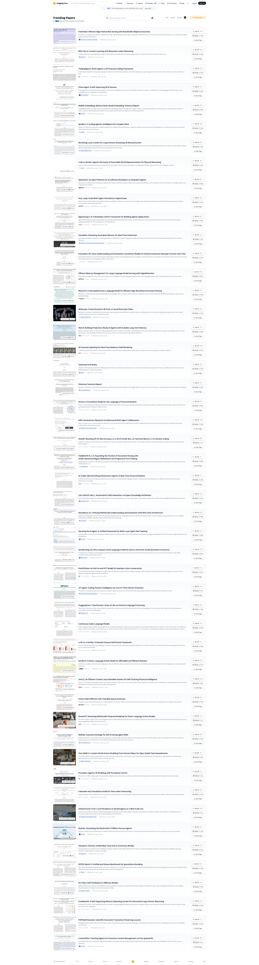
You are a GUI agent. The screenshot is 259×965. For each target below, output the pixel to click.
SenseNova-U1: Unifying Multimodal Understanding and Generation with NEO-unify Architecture (120, 512)
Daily (167, 17)
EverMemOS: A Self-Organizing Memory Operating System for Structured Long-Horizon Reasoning (121, 901)
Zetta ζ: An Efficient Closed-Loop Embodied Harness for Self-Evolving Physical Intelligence (117, 679)
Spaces (140, 3)
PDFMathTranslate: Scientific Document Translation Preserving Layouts (109, 920)
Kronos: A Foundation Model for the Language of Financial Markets (107, 401)
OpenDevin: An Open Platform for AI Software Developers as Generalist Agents (112, 179)
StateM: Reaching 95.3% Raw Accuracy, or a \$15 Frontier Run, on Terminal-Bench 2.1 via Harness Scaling (123, 438)
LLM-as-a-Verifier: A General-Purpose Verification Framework (105, 642)
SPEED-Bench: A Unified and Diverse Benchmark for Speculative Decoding (110, 864)
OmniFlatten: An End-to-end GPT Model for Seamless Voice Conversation (110, 568)
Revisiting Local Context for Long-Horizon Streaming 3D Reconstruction (109, 142)
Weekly (173, 17)
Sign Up (202, 3)
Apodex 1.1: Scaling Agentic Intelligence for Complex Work (103, 124)
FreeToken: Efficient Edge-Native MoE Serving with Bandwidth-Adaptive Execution (114, 31)
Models (119, 3)
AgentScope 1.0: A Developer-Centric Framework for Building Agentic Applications (113, 216)
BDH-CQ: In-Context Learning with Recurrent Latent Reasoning (105, 51)
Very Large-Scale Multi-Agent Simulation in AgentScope (102, 198)
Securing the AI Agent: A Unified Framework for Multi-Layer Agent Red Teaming (112, 531)
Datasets (130, 3)
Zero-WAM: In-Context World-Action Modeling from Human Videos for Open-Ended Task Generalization (123, 753)
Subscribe (148, 8)
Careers (119, 961)
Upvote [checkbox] (198, 31)
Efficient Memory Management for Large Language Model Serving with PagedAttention (116, 273)
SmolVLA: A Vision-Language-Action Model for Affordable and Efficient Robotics (112, 660)
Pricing (181, 3)
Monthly (179, 17)
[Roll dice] (152, 18)
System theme (60, 961)
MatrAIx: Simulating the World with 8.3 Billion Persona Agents (105, 828)
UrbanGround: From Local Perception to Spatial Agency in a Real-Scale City (110, 808)
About (105, 961)
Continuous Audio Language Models (94, 623)
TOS (77, 961)
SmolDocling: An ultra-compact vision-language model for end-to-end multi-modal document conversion (124, 549)
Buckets (151, 3)
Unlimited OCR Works (87, 364)
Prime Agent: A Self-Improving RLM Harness (97, 87)
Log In (194, 3)
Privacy (91, 961)
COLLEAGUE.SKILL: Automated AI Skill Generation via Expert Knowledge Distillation (114, 495)
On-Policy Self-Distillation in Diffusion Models (98, 882)
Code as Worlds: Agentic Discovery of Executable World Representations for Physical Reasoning (119, 162)
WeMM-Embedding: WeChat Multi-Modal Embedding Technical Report (108, 105)
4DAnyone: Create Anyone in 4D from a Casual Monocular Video (105, 309)
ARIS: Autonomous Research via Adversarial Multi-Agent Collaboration (108, 420)
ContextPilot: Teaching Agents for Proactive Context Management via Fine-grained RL (115, 938)
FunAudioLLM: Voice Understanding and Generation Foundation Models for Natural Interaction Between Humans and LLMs (132, 253)
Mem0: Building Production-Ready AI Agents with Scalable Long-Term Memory (112, 327)
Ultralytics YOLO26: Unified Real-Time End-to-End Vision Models (106, 845)
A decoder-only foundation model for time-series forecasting (104, 791)
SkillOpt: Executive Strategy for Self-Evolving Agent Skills (103, 734)
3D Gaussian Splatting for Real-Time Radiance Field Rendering (105, 347)
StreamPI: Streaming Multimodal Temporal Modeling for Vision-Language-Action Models (116, 716)
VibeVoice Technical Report (90, 384)
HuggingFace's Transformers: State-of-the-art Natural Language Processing (111, 605)
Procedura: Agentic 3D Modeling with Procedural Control (102, 773)
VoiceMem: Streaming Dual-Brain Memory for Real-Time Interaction (107, 235)
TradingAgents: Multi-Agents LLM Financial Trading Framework (105, 68)
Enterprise (173, 3)
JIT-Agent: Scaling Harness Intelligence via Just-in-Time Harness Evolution (110, 587)
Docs (163, 3)
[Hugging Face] (132, 961)
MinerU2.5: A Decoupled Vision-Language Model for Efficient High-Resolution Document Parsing (120, 290)
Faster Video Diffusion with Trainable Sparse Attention (101, 699)
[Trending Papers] (185, 17)
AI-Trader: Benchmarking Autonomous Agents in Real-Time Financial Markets (111, 475)
